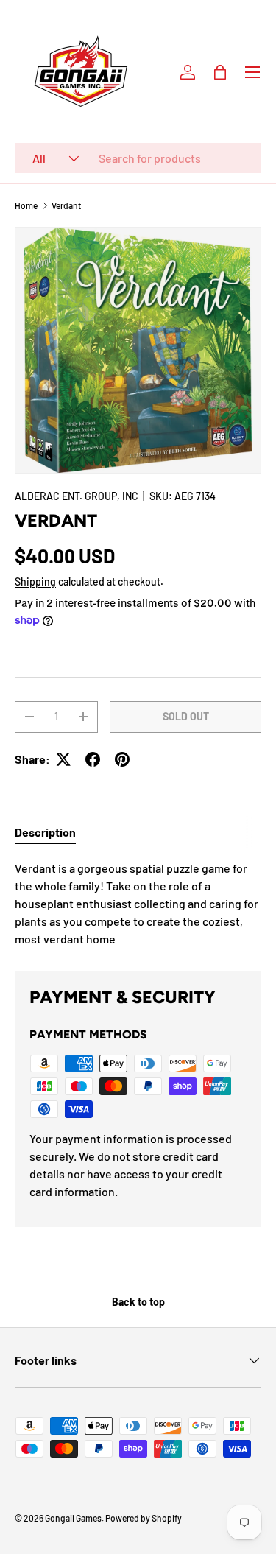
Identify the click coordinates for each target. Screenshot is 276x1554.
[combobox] (138, 158)
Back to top (138, 1301)
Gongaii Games (73, 1518)
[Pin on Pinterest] (122, 759)
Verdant (66, 205)
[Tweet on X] (63, 759)
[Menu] (252, 72)
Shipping (35, 581)
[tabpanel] (138, 903)
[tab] (45, 832)
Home (26, 205)
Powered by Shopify (143, 1518)
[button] (220, 72)
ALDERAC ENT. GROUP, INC (76, 496)
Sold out (186, 716)
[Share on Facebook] (92, 759)
